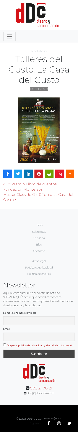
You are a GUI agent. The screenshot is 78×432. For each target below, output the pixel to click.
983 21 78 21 (41, 388)
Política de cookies (39, 273)
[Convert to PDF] (59, 174)
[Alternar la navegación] (9, 36)
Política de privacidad (39, 267)
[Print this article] (49, 174)
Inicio (39, 225)
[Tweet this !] (18, 174)
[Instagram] (59, 423)
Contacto (39, 251)
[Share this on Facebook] (7, 174)
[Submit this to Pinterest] (38, 174)
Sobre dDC (39, 231)
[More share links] (70, 174)
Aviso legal (39, 261)
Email (6, 328)
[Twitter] (69, 423)
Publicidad (39, 89)
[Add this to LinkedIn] (28, 174)
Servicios (39, 238)
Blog (39, 244)
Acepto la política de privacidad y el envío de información (40, 345)
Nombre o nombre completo (19, 312)
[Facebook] (48, 423)
